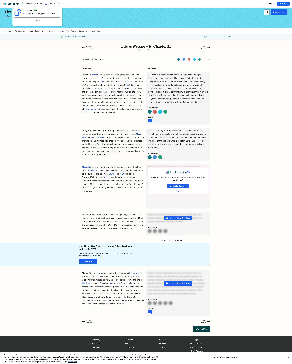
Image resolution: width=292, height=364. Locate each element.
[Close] (288, 357)
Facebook (163, 343)
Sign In (271, 4)
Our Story (96, 347)
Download (88, 261)
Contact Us (129, 347)
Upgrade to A (279, 12)
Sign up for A (283, 3)
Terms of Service (196, 343)
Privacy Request (196, 351)
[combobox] (164, 4)
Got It (37, 20)
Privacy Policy (196, 347)
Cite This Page (202, 329)
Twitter (163, 347)
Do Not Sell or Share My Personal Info (224, 358)
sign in (179, 191)
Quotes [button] (61, 31)
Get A (180, 186)
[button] (7, 31)
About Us (96, 343)
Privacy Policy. (72, 362)
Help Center (129, 343)
